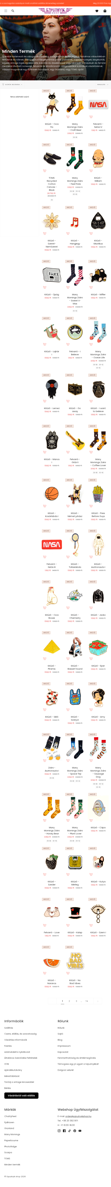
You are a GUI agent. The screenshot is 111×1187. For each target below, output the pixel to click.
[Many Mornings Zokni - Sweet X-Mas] (75, 275)
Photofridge (10, 1146)
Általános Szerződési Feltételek (20, 1057)
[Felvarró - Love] (51, 913)
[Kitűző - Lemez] (51, 388)
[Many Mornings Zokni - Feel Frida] (75, 158)
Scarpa (8, 1152)
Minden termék (12, 1164)
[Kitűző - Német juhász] (75, 493)
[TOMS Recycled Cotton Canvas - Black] (51, 158)
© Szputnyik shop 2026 (15, 1176)
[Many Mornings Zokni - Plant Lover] (75, 808)
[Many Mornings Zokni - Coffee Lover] (98, 439)
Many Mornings (12, 1134)
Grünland (9, 1128)
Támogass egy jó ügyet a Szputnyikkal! (78, 1063)
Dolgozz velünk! (66, 1070)
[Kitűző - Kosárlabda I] (51, 493)
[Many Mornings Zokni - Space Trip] (75, 748)
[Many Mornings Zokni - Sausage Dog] (98, 748)
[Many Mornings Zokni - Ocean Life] (98, 332)
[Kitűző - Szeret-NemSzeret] (51, 221)
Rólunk (61, 1027)
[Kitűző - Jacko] (98, 595)
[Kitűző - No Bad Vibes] (75, 960)
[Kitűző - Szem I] (98, 913)
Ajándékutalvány (13, 1070)
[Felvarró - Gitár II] (75, 439)
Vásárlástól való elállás (21, 1095)
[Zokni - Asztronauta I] (51, 748)
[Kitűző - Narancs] (51, 960)
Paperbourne (11, 1140)
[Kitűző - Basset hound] (75, 646)
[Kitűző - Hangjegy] (75, 221)
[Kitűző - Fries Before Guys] (98, 493)
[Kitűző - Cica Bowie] (51, 595)
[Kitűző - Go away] (75, 388)
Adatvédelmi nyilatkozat (17, 1051)
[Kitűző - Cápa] (98, 808)
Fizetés (8, 1045)
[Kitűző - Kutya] (98, 862)
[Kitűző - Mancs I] (51, 439)
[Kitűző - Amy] (98, 697)
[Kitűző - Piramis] (51, 646)
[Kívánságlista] (97, 11)
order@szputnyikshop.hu (78, 1116)
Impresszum (64, 1045)
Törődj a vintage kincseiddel (19, 1082)
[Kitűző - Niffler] (98, 275)
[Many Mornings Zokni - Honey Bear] (51, 808)
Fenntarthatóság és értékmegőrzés (77, 1057)
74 (86, 1001)
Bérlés (7, 1088)
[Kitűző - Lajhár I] (51, 332)
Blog (60, 1039)
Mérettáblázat (12, 1076)
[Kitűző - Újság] (51, 275)
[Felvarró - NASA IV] (98, 104)
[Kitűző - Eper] (98, 646)
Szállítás (8, 1027)
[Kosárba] (44, 116)
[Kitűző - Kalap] (75, 913)
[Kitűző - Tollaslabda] (75, 544)
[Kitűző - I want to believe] (98, 388)
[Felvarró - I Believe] (75, 332)
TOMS (7, 1158)
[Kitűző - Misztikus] (98, 221)
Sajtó (60, 1033)
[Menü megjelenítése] (6, 11)
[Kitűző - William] (98, 158)
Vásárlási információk (15, 1039)
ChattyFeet (10, 1116)
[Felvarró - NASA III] (51, 544)
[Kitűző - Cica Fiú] (51, 104)
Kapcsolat (63, 1051)
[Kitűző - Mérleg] (75, 862)
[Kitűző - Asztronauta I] (98, 544)
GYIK (6, 1063)
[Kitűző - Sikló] (51, 697)
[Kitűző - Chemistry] (75, 595)
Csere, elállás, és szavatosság (20, 1033)
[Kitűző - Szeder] (51, 862)
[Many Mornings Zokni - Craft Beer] (75, 104)
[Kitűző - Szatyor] (75, 697)
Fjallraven (9, 1122)
